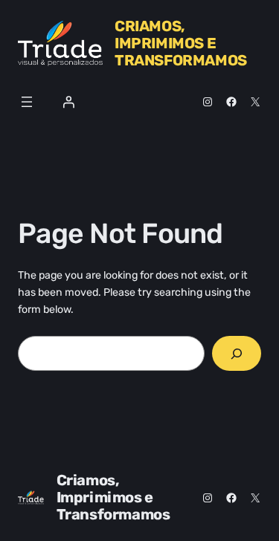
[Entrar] (68, 102)
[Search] (236, 353)
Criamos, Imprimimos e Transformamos (181, 43)
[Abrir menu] (27, 102)
